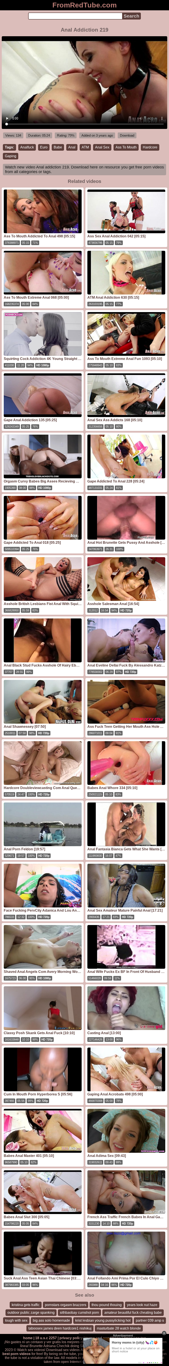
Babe (58, 147)
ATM (85, 147)
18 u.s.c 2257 (46, 1338)
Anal (71, 147)
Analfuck (27, 147)
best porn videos (16, 1354)
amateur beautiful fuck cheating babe (133, 1312)
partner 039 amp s (150, 1320)
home (28, 1338)
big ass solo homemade (51, 1320)
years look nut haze (142, 1305)
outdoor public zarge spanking (31, 1312)
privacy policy (71, 1338)
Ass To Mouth (126, 147)
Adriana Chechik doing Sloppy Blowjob (74, 1346)
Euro (44, 147)
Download (127, 135)
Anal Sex (102, 147)
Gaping (10, 156)
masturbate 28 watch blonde (119, 1328)
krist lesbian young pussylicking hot (102, 1320)
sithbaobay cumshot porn (79, 1312)
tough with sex (16, 1320)
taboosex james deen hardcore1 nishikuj (60, 1328)
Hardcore (150, 147)
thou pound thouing (107, 1305)
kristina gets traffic (26, 1305)
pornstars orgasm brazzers (65, 1305)
